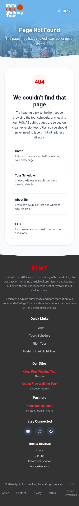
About (39, 450)
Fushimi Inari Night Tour (39, 351)
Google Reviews (39, 466)
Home (39, 327)
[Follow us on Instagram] (39, 431)
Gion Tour (39, 343)
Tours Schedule (39, 335)
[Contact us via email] (28, 431)
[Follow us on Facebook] (51, 431)
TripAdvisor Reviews (39, 461)
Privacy (37, 493)
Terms (52, 493)
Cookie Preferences (70, 493)
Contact (39, 455)
